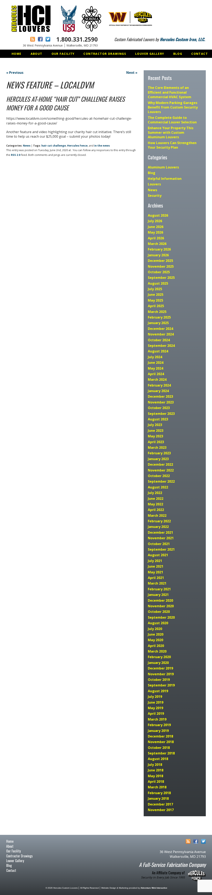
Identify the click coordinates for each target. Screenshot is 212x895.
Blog (177, 54)
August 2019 (158, 691)
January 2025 (158, 323)
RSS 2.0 (15, 155)
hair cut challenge (53, 145)
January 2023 (158, 459)
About (36, 54)
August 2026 (158, 215)
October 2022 (159, 476)
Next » (131, 72)
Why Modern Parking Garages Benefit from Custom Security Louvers (173, 107)
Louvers (154, 184)
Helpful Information (165, 178)
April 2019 (156, 713)
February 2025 (159, 317)
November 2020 (161, 606)
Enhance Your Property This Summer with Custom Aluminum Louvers (170, 133)
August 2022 (158, 487)
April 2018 (156, 781)
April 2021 (156, 577)
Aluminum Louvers (163, 167)
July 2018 (155, 764)
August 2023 (158, 419)
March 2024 (157, 379)
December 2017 (160, 804)
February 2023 (159, 453)
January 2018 (158, 798)
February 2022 (159, 521)
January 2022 (158, 526)
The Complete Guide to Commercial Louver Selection (172, 119)
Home (17, 54)
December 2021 (160, 532)
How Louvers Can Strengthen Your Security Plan (172, 145)
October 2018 (159, 747)
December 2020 (160, 600)
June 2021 (155, 566)
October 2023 (159, 408)
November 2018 (161, 742)
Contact (199, 54)
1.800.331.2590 (77, 39)
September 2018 (161, 753)
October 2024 (159, 340)
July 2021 (155, 560)
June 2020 (155, 634)
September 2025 (161, 277)
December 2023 (160, 396)
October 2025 (159, 272)
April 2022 (156, 509)
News (26, 145)
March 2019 (157, 719)
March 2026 (157, 243)
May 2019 (155, 708)
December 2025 (160, 260)
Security (154, 195)
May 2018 (155, 776)
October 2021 (159, 544)
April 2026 (156, 238)
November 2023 (161, 402)
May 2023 (155, 436)
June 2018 (155, 770)
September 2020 (161, 617)
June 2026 (155, 226)
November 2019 (161, 674)
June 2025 (155, 294)
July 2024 (155, 357)
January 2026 (158, 255)
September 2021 (161, 549)
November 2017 (161, 810)
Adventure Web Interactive (154, 888)
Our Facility (63, 54)
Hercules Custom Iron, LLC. (182, 39)
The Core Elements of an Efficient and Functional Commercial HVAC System (169, 92)
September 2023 (161, 413)
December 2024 (160, 328)
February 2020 (159, 657)
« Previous (14, 72)
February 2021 (159, 589)
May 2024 (155, 368)
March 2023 (157, 447)
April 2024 (156, 374)
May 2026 (155, 232)
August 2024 (158, 351)
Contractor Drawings (104, 54)
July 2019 (155, 696)
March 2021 (157, 583)
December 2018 (160, 736)
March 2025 (157, 311)
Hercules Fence (77, 145)
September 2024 (161, 345)
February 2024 (159, 385)
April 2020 (156, 645)
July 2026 (155, 221)
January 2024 (158, 391)
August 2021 (158, 555)
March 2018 (157, 787)
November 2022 (161, 470)
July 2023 (155, 424)
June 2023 (155, 430)
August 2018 (158, 759)
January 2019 (158, 730)
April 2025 (156, 306)
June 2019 (155, 702)
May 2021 (155, 572)
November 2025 (161, 266)
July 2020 (155, 628)
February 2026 (159, 249)
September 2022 (161, 481)
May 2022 (155, 504)
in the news (102, 145)
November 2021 (161, 538)
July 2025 (155, 289)
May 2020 (155, 640)
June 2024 (155, 362)
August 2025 (158, 283)
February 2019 (159, 725)
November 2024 (161, 334)
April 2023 (156, 442)
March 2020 (157, 651)
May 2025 (155, 300)
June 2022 (155, 498)
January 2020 (158, 662)
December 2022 (160, 464)
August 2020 (158, 623)
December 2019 (160, 668)
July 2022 (155, 492)
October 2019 (159, 679)
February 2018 (159, 793)
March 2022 (157, 515)
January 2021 (158, 594)
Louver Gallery (149, 54)
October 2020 (159, 611)
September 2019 (161, 685)
